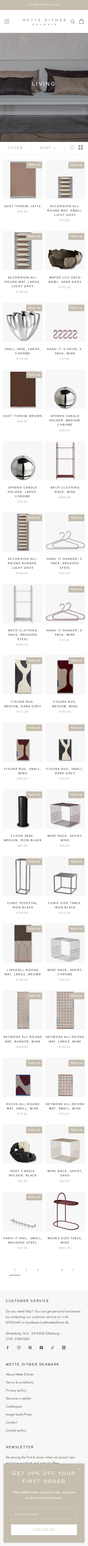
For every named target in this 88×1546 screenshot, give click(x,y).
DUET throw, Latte (22, 206)
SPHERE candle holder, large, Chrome (23, 492)
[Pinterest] (30, 1347)
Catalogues (14, 1406)
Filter (15, 148)
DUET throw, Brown (22, 416)
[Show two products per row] (80, 147)
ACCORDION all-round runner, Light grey (23, 563)
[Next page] (73, 1270)
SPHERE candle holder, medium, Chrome (65, 420)
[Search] (73, 21)
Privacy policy (16, 1390)
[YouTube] (41, 1347)
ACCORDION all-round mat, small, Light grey (65, 210)
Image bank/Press (19, 1414)
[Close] (79, 1469)
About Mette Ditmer (20, 1374)
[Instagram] (19, 1347)
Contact (11, 1422)
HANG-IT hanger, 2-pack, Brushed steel (65, 563)
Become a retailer (18, 1398)
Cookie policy (16, 1430)
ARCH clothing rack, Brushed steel (23, 635)
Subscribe (44, 1529)
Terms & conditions (20, 1382)
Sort (46, 148)
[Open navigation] (6, 21)
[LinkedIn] (64, 1347)
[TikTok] (52, 1347)
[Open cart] (81, 21)
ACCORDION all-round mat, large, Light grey (23, 282)
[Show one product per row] (72, 147)
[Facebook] (7, 1347)
